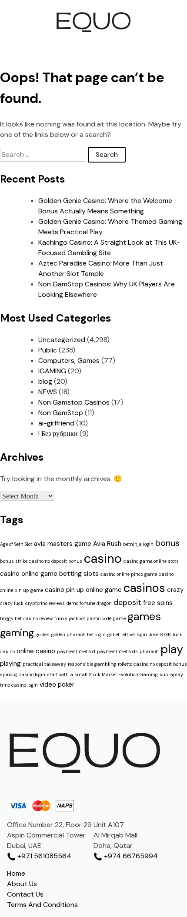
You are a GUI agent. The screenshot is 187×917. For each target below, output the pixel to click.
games (144, 616)
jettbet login (134, 634)
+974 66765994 (130, 856)
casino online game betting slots (49, 573)
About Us (22, 883)
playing (10, 663)
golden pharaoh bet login (78, 634)
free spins (158, 602)
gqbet (113, 634)
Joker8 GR (160, 634)
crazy (175, 589)
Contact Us (25, 894)
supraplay (171, 674)
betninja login (138, 544)
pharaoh (149, 651)
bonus (167, 542)
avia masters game (62, 543)
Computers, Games (69, 360)
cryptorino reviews (45, 603)
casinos (144, 587)
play (171, 649)
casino (103, 558)
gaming (17, 632)
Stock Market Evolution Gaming (123, 674)
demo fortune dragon (89, 603)
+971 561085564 (43, 856)
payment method (76, 651)
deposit (127, 602)
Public (47, 350)
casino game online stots (151, 561)
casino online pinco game (128, 574)
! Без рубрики (58, 433)
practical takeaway (44, 664)
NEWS (47, 391)
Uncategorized (61, 339)
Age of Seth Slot (16, 544)
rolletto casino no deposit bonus (152, 664)
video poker (57, 684)
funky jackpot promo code (82, 618)
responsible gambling (92, 664)
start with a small (67, 674)
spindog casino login (22, 674)
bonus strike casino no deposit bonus (41, 561)
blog (45, 381)
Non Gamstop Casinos (74, 402)
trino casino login (19, 685)
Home (16, 873)
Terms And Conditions (42, 904)
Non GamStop (60, 412)
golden (43, 634)
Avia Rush (107, 543)
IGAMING (52, 370)
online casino (36, 651)
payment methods (117, 651)
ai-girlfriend (56, 423)
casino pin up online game (83, 589)
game (119, 618)
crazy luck (11, 603)
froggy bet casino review (26, 618)
